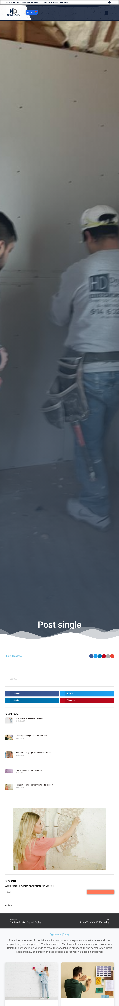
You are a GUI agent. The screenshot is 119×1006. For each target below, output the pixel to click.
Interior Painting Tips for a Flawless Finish (33, 752)
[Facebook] (109, 2)
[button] (106, 13)
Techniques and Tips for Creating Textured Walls (36, 785)
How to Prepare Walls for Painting (30, 718)
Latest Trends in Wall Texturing (29, 770)
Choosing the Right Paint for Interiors (31, 736)
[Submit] (100, 892)
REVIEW (31, 12)
